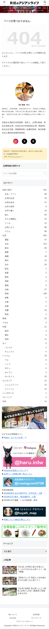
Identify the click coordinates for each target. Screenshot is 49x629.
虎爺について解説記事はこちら (17, 520)
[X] (24, 141)
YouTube (12, 618)
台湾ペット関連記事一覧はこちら (18, 474)
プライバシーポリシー (24, 621)
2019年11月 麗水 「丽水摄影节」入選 (20, 497)
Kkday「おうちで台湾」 (14, 438)
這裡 (9, 154)
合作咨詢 (36, 614)
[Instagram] (15, 141)
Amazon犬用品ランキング (15, 470)
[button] (44, 173)
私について (13, 614)
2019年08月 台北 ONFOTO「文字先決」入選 (23, 493)
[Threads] (33, 141)
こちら (17, 157)
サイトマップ (36, 618)
